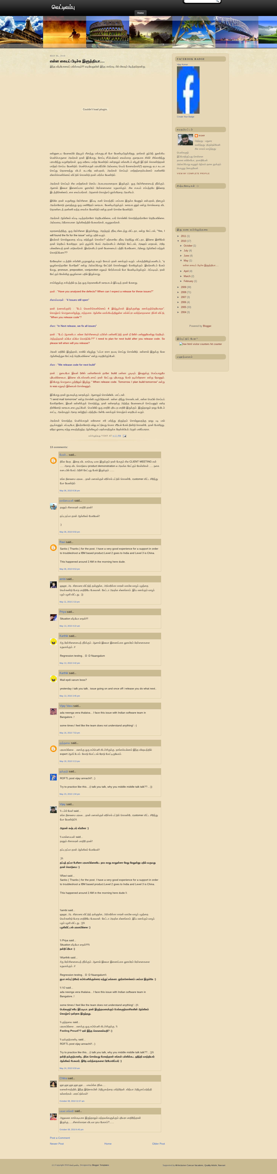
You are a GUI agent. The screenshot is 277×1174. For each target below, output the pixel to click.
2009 (184, 287)
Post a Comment (60, 1137)
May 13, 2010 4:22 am (70, 626)
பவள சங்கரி (67, 1111)
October (188, 245)
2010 (184, 241)
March (187, 276)
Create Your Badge (185, 117)
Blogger (207, 326)
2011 (184, 236)
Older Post (158, 1143)
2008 (184, 292)
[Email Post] (124, 435)
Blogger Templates (100, 1165)
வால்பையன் (67, 500)
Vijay (63, 804)
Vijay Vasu (66, 705)
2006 (184, 302)
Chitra (63, 1078)
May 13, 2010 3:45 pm (70, 696)
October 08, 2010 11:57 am (72, 1101)
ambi (63, 578)
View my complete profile (193, 173)
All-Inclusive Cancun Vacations (189, 1165)
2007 (184, 297)
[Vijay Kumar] (188, 112)
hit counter (216, 344)
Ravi (62, 542)
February (189, 281)
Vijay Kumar (182, 64)
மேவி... (64, 454)
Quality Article (210, 1165)
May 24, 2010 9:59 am (70, 1068)
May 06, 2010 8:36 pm (70, 490)
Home (140, 13)
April (186, 271)
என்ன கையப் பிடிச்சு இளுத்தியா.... (77, 61)
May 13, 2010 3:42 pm (70, 663)
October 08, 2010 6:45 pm (71, 1129)
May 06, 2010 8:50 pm (70, 532)
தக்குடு (64, 771)
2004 (184, 312)
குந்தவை (65, 742)
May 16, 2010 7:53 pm (70, 733)
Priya (63, 611)
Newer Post (57, 1143)
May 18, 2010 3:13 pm (70, 761)
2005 (184, 307)
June (187, 255)
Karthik (64, 635)
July (186, 250)
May (186, 260)
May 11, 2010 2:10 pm (70, 602)
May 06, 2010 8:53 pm (70, 569)
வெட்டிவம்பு (63, 7)
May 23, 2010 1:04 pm (70, 794)
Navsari (221, 1165)
